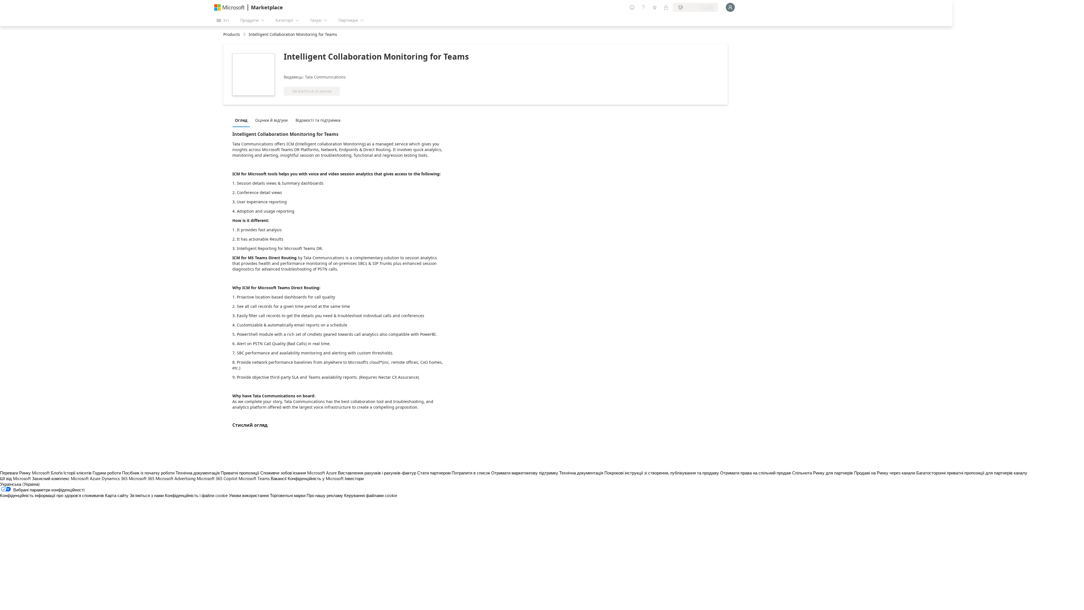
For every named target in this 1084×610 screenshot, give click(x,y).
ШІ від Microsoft (15, 478)
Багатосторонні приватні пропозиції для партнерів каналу (971, 473)
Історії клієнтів (77, 473)
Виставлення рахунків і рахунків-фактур (377, 473)
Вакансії (279, 478)
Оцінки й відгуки (271, 120)
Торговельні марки (287, 495)
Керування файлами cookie (370, 495)
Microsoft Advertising (176, 478)
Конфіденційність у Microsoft (316, 478)
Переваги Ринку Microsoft (25, 473)
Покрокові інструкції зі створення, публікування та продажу (661, 473)
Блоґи (56, 473)
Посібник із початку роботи (148, 473)
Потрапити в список (471, 473)
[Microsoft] (229, 7)
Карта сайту (116, 495)
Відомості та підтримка (318, 120)
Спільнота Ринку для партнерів (822, 473)
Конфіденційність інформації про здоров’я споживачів (52, 495)
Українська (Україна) (20, 484)
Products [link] (231, 34)
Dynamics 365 (115, 478)
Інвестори (354, 478)
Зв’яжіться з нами (147, 495)
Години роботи (107, 473)
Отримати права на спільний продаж (755, 473)
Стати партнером (434, 473)
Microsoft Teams (254, 478)
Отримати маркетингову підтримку (524, 473)
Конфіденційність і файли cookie (196, 495)
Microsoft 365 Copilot (217, 478)
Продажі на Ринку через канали (884, 473)
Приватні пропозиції (240, 473)
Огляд (241, 120)
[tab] (242, 120)
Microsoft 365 (141, 478)
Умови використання (249, 495)
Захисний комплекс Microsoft (60, 478)
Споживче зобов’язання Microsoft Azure (299, 473)
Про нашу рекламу (325, 495)
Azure (95, 478)
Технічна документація (198, 473)
